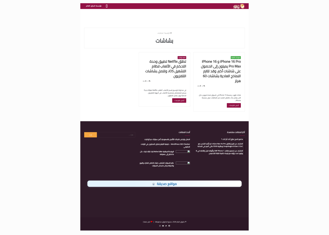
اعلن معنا (147, 221)
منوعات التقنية (235, 57)
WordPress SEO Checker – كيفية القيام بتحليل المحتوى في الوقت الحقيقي (165, 145)
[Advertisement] (164, 17)
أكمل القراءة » (234, 105)
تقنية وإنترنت (181, 57)
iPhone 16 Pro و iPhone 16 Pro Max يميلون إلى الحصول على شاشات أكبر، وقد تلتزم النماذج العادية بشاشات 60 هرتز (221, 71)
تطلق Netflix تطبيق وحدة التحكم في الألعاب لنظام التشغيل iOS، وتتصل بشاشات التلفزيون (165, 68)
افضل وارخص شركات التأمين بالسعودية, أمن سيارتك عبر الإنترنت (167, 139)
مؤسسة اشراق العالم (94, 5)
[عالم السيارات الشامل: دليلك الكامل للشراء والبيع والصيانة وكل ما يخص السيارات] (183, 166)
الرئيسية (167, 33)
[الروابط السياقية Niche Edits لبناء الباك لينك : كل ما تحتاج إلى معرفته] (183, 155)
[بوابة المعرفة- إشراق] (239, 6)
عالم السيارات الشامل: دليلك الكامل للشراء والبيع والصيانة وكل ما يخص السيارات (157, 164)
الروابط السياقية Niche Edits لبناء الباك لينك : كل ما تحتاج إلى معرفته (157, 153)
